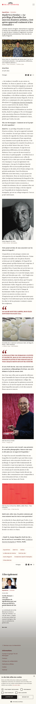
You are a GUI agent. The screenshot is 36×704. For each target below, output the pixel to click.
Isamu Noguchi (7, 557)
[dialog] (18, 689)
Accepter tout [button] (9, 697)
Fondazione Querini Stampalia (22, 102)
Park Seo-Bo (22, 553)
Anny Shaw (5, 68)
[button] (17, 702)
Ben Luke (4, 627)
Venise (22, 550)
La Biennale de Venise (9, 553)
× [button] (34, 676)
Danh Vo (22, 86)
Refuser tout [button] (25, 697)
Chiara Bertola (7, 560)
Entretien (13, 12)
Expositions (5, 12)
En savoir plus (16, 685)
